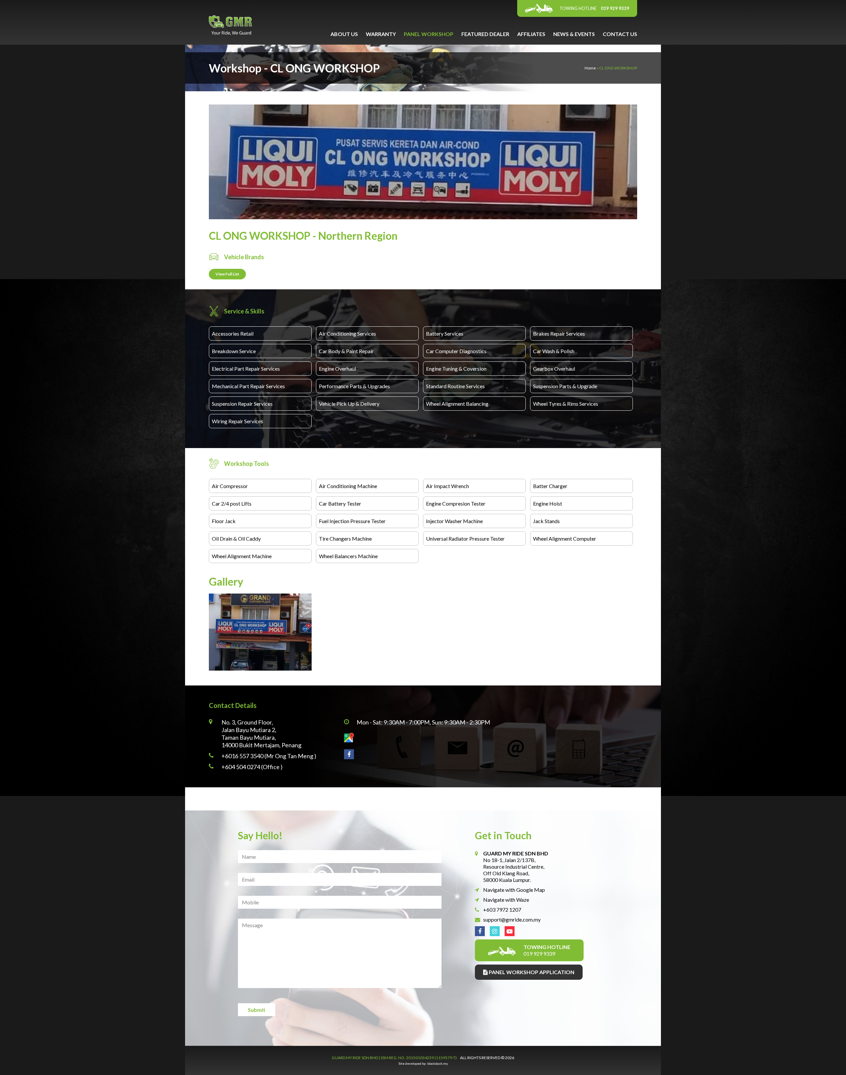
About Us (344, 34)
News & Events (574, 34)
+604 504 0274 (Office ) (252, 766)
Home (590, 67)
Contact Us (620, 34)
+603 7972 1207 (502, 909)
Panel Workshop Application (531, 972)
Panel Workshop (428, 34)
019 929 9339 (594, 8)
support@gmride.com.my (512, 919)
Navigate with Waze (506, 899)
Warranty (381, 34)
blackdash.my (437, 1063)
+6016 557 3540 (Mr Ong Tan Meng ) (268, 756)
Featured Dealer (485, 34)
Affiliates (531, 34)
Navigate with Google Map (514, 890)
